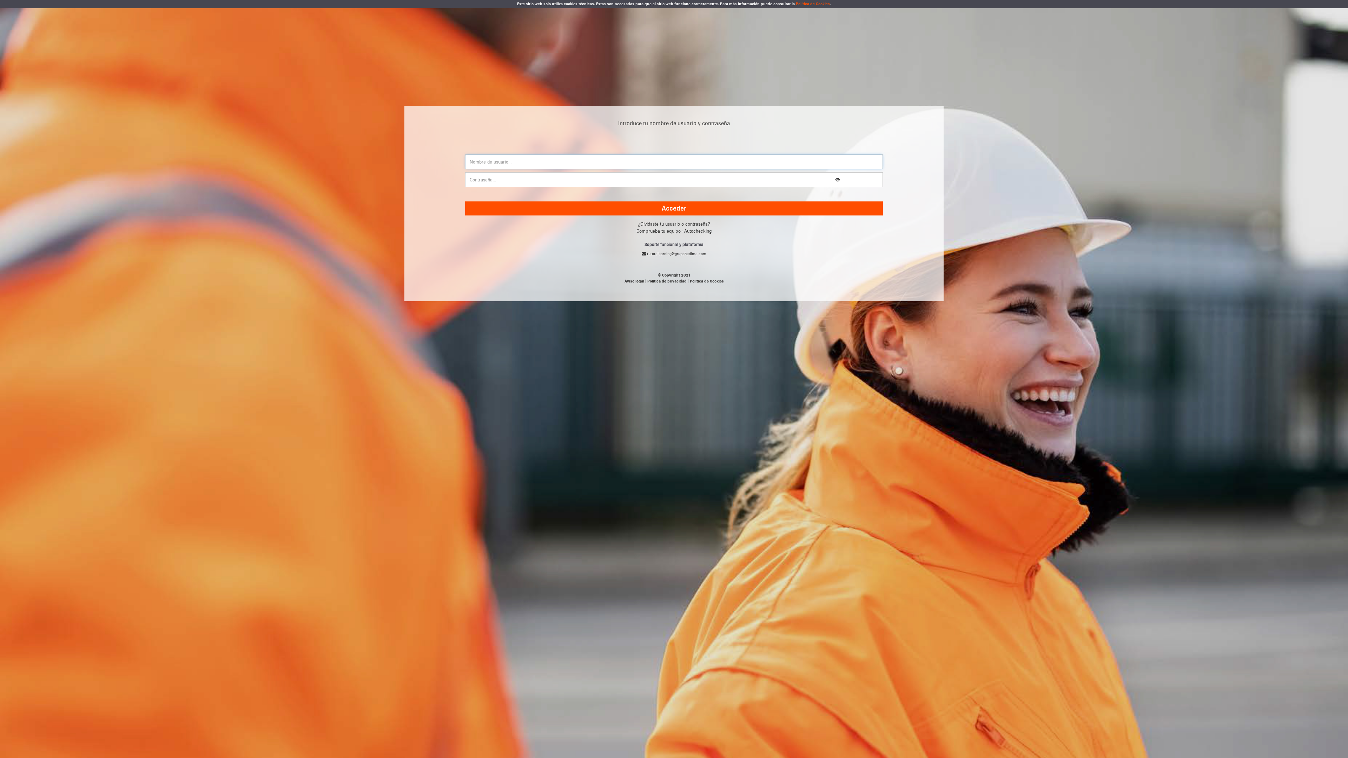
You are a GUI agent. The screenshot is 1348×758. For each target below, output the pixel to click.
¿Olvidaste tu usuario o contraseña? (674, 224)
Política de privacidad (667, 281)
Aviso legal (634, 281)
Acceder (674, 208)
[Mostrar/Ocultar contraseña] (837, 180)
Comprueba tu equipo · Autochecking (674, 231)
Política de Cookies (813, 3)
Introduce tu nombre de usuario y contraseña (674, 123)
